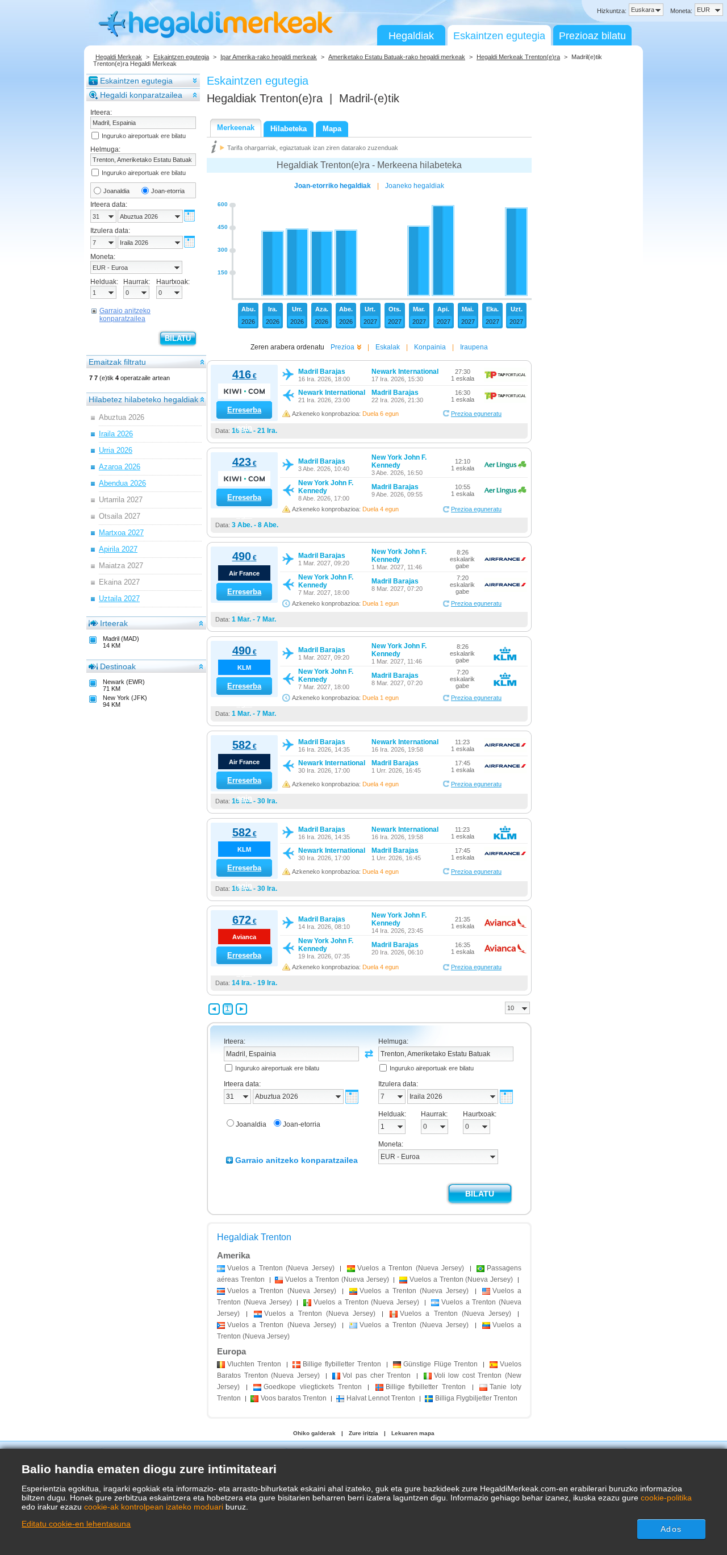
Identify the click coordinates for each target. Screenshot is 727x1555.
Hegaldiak (411, 35)
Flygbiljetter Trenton (476, 1398)
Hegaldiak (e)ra (265, 98)
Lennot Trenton (380, 1398)
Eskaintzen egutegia (499, 35)
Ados (671, 1528)
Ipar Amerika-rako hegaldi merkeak (268, 56)
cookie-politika (666, 1497)
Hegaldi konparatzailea (141, 94)
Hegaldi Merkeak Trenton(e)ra (518, 56)
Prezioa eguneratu (476, 413)
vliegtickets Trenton (312, 1387)
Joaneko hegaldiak (414, 186)
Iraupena (474, 347)
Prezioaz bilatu (592, 35)
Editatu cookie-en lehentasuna (76, 1523)
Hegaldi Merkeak (118, 56)
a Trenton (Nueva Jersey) (281, 1268)
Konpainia (430, 347)
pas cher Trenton (376, 1375)
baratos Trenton (294, 1398)
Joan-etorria (168, 190)
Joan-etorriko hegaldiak (332, 186)
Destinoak (118, 666)
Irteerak (114, 623)
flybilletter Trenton (342, 1364)
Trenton (254, 1364)
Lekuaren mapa (412, 1433)
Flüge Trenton (440, 1364)
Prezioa (342, 347)
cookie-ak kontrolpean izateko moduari (153, 1506)
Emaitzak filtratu (117, 361)
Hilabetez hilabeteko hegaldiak (143, 399)
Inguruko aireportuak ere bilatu (144, 135)
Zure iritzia (363, 1433)
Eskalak (387, 347)
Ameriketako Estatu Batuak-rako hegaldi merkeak (396, 56)
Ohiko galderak (314, 1433)
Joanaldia (116, 190)
